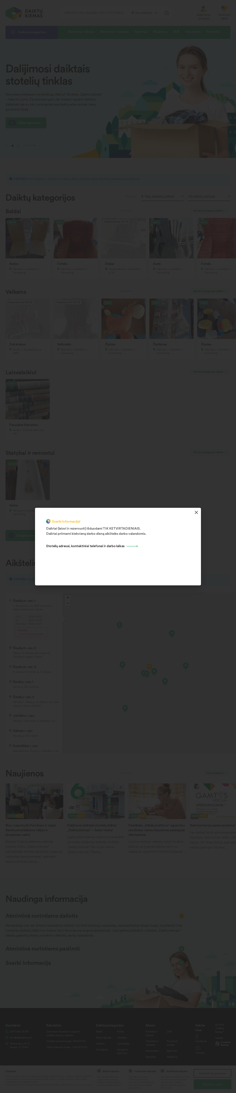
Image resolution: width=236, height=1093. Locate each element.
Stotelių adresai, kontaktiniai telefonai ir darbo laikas (85, 546)
